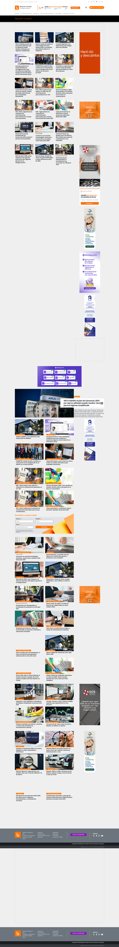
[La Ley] (90, 73)
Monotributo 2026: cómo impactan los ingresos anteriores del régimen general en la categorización (23, 159)
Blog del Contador (23, 18)
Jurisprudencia (41, 932)
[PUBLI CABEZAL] (59, 7)
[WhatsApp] (89, 118)
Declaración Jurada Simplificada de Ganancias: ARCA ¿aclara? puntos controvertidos (23, 136)
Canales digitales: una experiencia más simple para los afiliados (63, 45)
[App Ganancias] (89, 205)
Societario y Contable (68, 13)
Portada (17, 13)
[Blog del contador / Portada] (17, 8)
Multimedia (55, 932)
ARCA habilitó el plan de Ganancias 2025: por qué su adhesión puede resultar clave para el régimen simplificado (23, 47)
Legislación (40, 935)
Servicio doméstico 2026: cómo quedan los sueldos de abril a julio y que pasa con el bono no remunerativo (64, 93)
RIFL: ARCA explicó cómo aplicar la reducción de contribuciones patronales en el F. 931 (44, 92)
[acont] (89, 336)
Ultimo (24, 937)
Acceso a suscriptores (97, 7)
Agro (23, 932)
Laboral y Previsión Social (47, 13)
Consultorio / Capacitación (28, 934)
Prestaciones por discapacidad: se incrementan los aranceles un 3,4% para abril (63, 161)
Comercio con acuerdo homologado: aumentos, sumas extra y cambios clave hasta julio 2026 (44, 138)
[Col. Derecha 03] (89, 186)
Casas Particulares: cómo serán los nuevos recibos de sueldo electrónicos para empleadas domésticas (23, 93)
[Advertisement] (59, 875)
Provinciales (58, 13)
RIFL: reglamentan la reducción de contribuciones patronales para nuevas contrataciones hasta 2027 (44, 115)
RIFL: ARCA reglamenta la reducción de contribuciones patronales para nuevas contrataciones (23, 115)
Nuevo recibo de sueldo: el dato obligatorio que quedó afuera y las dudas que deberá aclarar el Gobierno (44, 47)
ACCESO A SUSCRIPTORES (78, 933)
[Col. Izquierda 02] (59, 919)
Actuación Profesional (27, 931)
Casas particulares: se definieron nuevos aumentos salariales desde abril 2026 (63, 114)
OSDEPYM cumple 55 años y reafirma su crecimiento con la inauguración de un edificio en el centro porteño (44, 69)
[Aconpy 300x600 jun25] (89, 292)
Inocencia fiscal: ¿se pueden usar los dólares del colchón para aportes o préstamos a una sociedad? (64, 137)
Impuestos (36, 13)
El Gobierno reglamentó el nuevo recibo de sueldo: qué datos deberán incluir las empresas (64, 68)
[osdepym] (89, 249)
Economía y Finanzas (26, 13)
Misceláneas (55, 931)
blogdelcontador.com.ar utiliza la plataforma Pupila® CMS (92, 945)
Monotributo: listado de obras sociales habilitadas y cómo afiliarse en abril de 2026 (44, 158)
